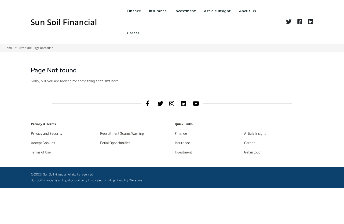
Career (133, 33)
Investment (185, 11)
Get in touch (253, 152)
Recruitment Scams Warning (122, 133)
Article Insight (217, 11)
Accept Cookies (43, 143)
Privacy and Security (46, 133)
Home (9, 48)
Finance (134, 11)
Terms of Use (41, 152)
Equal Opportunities (115, 143)
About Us (247, 11)
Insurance (158, 11)
